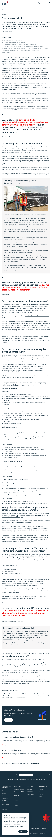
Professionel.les (5, 806)
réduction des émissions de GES (19, 697)
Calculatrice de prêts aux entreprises (19, 795)
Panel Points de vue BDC (19, 808)
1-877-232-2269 (30, 791)
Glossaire (16, 800)
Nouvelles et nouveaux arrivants (6, 801)
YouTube (40, 796)
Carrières (16, 805)
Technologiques (5, 804)
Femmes (4, 795)
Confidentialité (43, 828)
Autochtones (4, 793)
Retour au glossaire (9, 9)
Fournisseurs (4, 809)
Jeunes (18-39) (5, 798)
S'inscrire (42, 774)
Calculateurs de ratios (18, 797)
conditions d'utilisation (38, 833)
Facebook (41, 791)
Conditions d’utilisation (34, 828)
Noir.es (3, 790)
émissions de (10, 308)
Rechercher (43, 3)
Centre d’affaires (30, 794)
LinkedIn (41, 789)
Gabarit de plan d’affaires (19, 791)
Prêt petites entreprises (19, 789)
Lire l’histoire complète (10, 271)
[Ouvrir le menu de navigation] (49, 3)
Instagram (41, 794)
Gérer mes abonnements (19, 803)
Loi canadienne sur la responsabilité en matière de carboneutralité (23, 633)
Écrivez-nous (29, 789)
